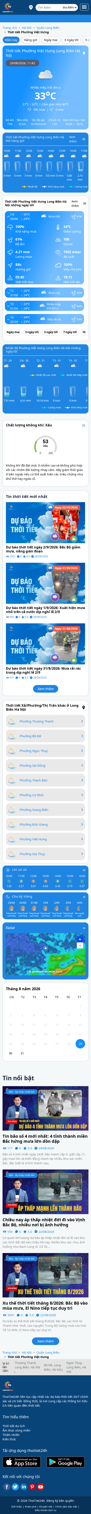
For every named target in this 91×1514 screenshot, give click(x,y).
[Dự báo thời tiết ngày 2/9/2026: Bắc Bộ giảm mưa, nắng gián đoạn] (45, 522)
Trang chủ (10, 28)
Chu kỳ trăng (22, 896)
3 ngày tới (71, 40)
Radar (10, 927)
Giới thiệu (16, 1506)
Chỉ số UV (19, 870)
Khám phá (30, 1506)
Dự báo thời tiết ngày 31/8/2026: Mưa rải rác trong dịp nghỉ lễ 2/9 (43, 671)
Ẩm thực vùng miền (16, 1430)
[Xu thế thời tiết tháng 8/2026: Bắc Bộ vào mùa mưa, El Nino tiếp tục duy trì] (45, 1275)
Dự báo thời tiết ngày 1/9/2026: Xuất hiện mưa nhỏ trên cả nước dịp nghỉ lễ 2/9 (45, 610)
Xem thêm (45, 688)
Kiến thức (9, 1439)
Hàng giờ (30, 40)
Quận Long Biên (48, 28)
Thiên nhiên (11, 1435)
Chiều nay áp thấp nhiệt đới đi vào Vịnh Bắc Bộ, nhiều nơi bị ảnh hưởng (44, 1222)
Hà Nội (27, 28)
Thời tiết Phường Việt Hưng (28, 32)
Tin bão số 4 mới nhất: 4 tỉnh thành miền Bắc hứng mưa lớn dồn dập (45, 1139)
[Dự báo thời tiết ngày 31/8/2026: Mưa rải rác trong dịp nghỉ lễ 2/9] (45, 643)
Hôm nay (11, 40)
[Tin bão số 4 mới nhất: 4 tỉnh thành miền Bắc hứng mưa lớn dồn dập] (45, 1108)
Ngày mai (51, 40)
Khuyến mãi (45, 1506)
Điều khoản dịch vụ (45, 1510)
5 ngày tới (51, 332)
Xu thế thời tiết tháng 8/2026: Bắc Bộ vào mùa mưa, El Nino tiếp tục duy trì (45, 1306)
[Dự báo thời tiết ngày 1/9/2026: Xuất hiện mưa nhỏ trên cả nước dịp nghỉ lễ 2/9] (45, 583)
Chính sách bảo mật (66, 1506)
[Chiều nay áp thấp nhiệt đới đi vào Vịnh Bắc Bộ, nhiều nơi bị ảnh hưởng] (45, 1191)
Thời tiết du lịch (14, 1426)
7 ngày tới (70, 332)
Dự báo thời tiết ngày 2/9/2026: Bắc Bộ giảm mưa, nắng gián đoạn (43, 549)
